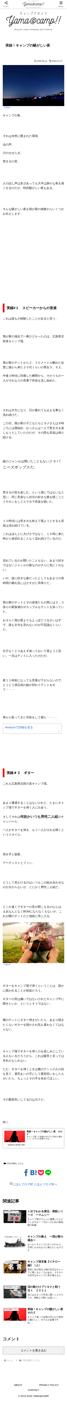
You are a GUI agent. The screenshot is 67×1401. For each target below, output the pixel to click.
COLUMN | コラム (15, 1163)
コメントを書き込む (33, 1350)
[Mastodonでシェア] (26, 1065)
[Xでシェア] (18, 1172)
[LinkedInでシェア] (33, 1083)
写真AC (7, 107)
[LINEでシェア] (48, 1172)
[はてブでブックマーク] (33, 1172)
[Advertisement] (33, 255)
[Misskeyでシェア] (56, 1065)
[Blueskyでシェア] (41, 1065)
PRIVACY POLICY (49, 1385)
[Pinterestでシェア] (18, 1083)
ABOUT (18, 1385)
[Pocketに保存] (40, 1172)
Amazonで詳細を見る (19, 727)
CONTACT (33, 1390)
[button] (48, 1083)
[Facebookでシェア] (26, 1172)
